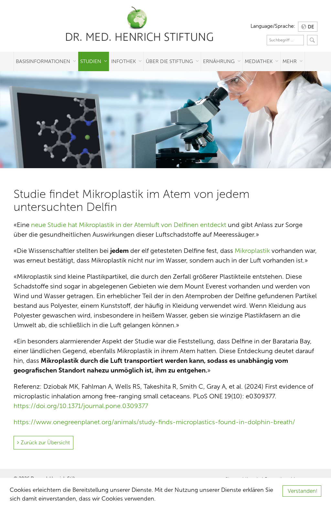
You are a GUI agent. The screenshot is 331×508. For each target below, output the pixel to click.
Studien (90, 61)
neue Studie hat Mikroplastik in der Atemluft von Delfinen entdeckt (128, 224)
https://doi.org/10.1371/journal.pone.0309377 (81, 405)
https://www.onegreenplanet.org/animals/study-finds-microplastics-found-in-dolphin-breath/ (154, 422)
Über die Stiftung (169, 61)
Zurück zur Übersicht (45, 442)
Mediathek (258, 61)
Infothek (123, 61)
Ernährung (219, 61)
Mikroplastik (252, 250)
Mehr (290, 61)
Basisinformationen (43, 61)
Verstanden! (302, 491)
